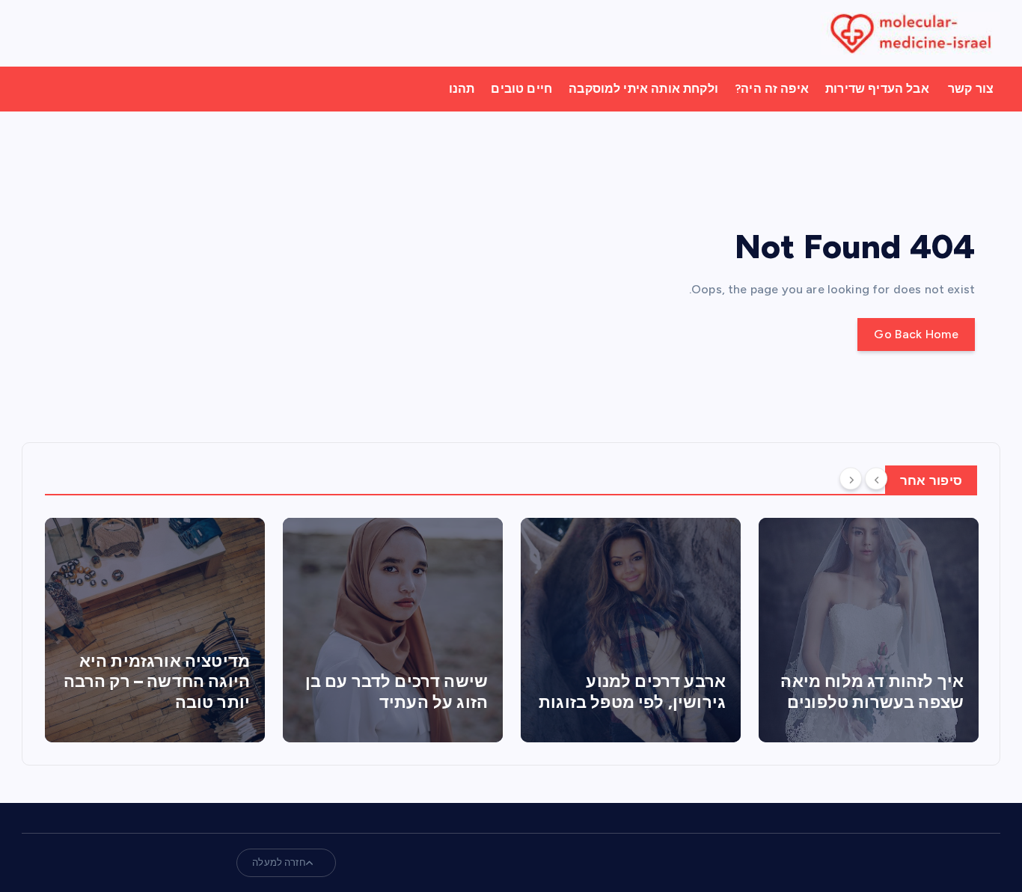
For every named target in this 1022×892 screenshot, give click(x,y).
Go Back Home (916, 334)
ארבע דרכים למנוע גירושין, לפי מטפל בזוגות (632, 691)
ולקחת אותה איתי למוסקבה (643, 89)
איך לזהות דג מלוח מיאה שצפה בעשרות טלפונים (872, 691)
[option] (155, 630)
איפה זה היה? (772, 89)
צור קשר (971, 89)
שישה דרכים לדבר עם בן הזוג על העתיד (396, 691)
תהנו (462, 89)
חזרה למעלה (279, 862)
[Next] (850, 479)
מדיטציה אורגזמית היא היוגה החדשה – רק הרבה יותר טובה (157, 681)
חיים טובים (521, 89)
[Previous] (876, 479)
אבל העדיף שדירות (877, 89)
